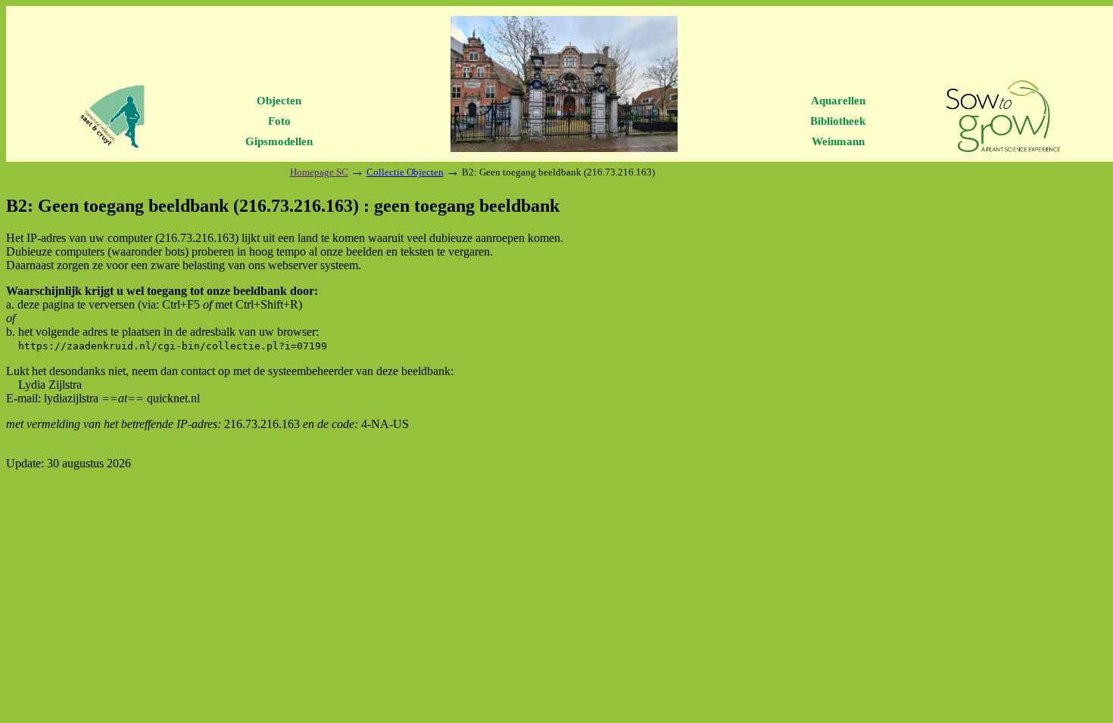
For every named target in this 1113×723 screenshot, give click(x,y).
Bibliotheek (837, 121)
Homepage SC (319, 172)
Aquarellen (838, 101)
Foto (279, 121)
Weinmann (838, 141)
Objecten (279, 101)
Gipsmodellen (279, 141)
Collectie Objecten (405, 172)
